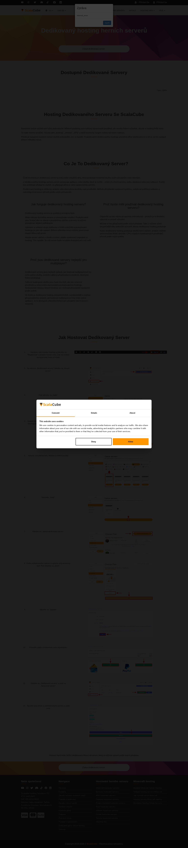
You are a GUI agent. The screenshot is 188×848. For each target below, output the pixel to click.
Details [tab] (94, 413)
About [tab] (132, 413)
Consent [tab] (55, 413)
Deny (93, 442)
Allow (130, 442)
